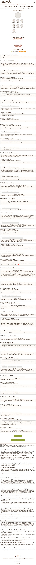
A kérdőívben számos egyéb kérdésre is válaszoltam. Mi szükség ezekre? (12, 529)
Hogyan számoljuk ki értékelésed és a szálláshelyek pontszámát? (11, 495)
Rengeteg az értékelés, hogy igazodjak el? (7, 520)
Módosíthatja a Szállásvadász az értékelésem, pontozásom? (10, 486)
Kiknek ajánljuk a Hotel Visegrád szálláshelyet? (8, 547)
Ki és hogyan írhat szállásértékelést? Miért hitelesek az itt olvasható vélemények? (13, 455)
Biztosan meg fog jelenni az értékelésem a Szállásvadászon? (10, 477)
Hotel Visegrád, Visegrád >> (18, 10)
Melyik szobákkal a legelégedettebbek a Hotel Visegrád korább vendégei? (12, 542)
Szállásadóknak (31, 558)
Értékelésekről (17, 558)
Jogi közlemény (11, 558)
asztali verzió (18, 563)
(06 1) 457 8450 (20, 553)
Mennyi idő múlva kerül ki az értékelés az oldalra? (8, 473)
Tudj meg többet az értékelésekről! (10, 8)
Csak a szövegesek (15, 51)
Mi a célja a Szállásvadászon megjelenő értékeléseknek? (9, 449)
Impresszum (18, 559)
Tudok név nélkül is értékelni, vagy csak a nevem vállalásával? (10, 514)
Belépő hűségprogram (24, 558)
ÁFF (2, 558)
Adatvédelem (6, 558)
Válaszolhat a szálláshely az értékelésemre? (7, 467)
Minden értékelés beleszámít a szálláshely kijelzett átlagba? (10, 505)
